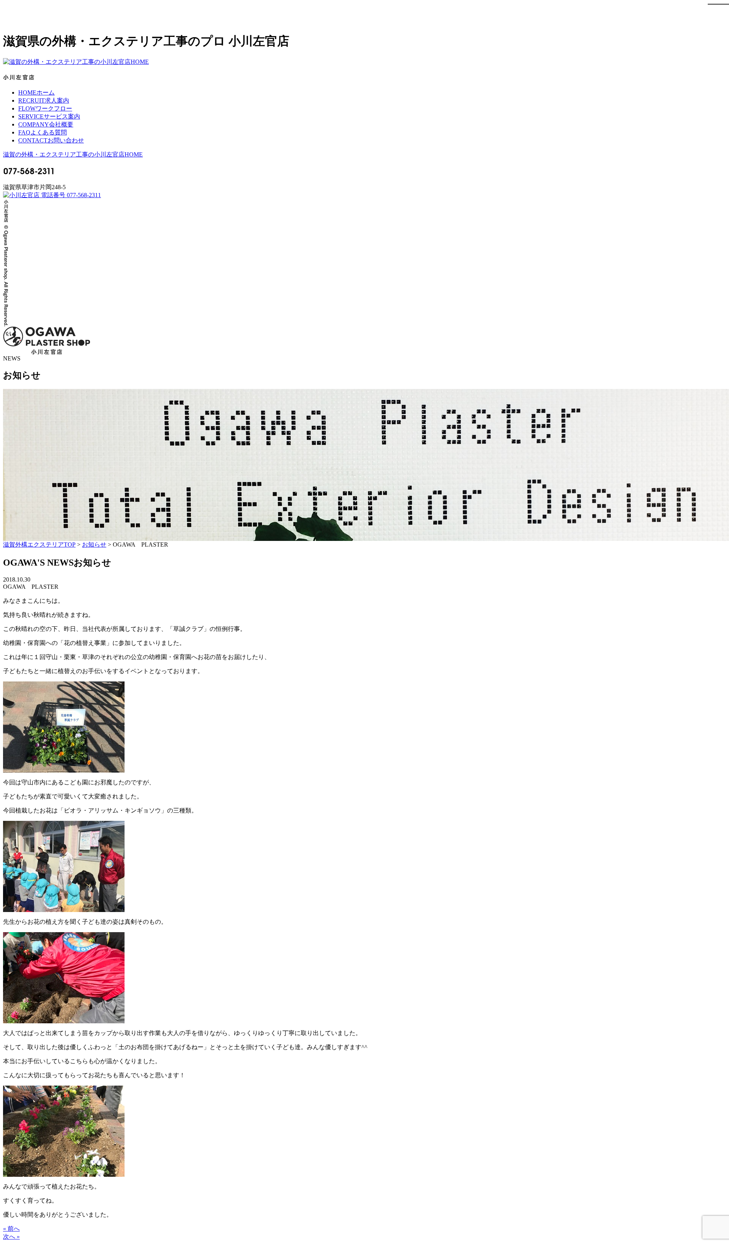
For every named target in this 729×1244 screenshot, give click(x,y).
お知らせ (94, 544)
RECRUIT (43, 100)
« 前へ (11, 1228)
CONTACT (51, 140)
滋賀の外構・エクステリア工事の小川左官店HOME (73, 154)
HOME (36, 92)
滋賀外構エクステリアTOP (39, 544)
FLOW (45, 108)
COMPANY (45, 124)
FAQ (42, 132)
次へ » (11, 1236)
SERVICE (49, 116)
